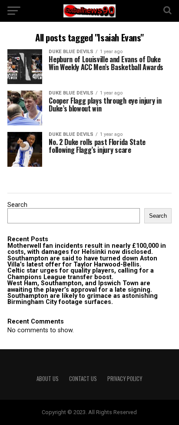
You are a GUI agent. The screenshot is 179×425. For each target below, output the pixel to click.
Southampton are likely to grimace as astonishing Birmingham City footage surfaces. (82, 299)
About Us (47, 378)
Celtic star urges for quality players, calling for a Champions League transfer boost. (80, 273)
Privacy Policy (124, 378)
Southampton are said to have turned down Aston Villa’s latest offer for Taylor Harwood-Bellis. (82, 261)
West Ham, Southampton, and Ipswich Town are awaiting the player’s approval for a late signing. (79, 286)
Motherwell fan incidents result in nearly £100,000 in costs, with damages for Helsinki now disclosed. (86, 249)
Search (17, 205)
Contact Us (83, 378)
